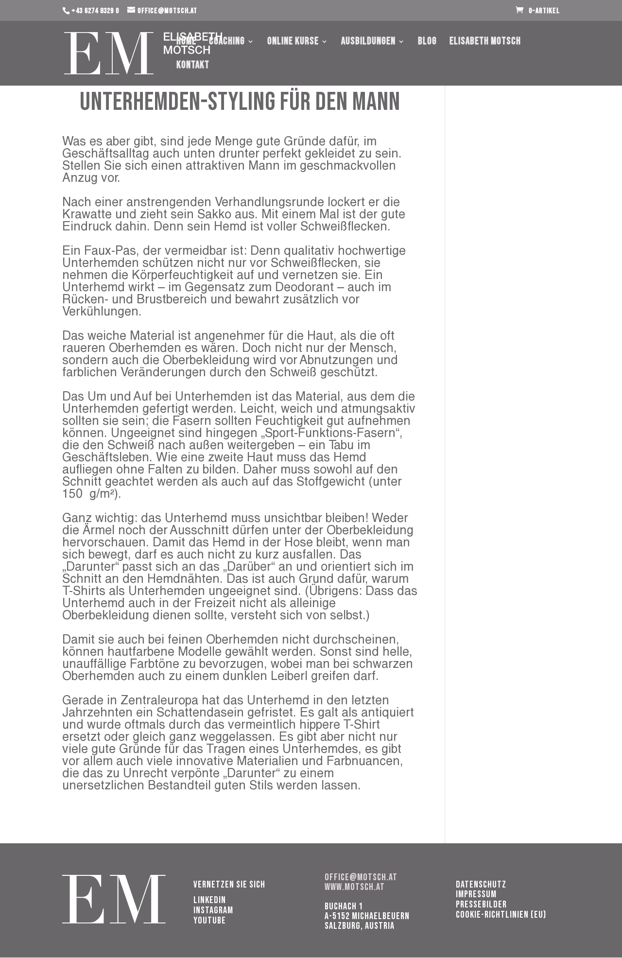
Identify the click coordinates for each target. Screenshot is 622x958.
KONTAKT (192, 66)
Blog (427, 42)
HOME (186, 42)
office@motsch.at (361, 877)
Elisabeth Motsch (485, 42)
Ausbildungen (368, 42)
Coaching (227, 42)
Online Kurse (293, 42)
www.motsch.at (355, 887)
